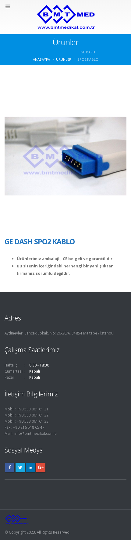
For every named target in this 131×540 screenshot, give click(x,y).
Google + (40, 467)
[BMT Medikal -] (65, 17)
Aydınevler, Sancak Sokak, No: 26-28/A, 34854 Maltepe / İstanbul (59, 333)
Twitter (20, 467)
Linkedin (30, 467)
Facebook (9, 467)
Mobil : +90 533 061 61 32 (26, 415)
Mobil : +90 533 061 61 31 (26, 408)
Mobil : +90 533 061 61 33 (26, 421)
